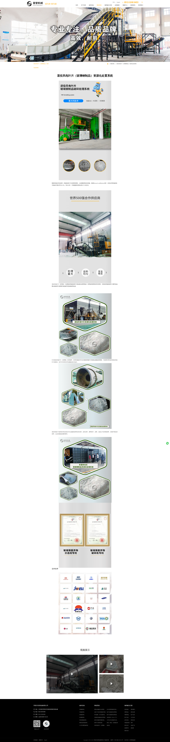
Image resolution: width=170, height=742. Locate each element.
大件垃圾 (133, 717)
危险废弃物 (127, 722)
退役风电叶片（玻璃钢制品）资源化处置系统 (126, 63)
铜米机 (108, 725)
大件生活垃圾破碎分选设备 (112, 720)
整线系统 (99, 5)
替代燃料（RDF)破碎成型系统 (100, 715)
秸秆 (132, 722)
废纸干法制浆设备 (98, 722)
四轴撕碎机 (81, 709)
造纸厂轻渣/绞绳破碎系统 (100, 712)
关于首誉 (83, 5)
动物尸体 (133, 725)
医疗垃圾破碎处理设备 (112, 714)
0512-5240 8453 (41, 711)
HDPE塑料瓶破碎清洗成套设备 (112, 710)
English (118, 2)
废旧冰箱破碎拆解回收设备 (99, 720)
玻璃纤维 (126, 728)
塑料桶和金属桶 (133, 710)
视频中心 (125, 5)
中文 (114, 2)
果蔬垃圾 (133, 720)
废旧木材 (126, 725)
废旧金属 (133, 712)
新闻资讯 (132, 5)
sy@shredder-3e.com (43, 716)
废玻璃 (132, 728)
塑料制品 (126, 712)
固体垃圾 (126, 730)
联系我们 (140, 5)
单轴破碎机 (81, 712)
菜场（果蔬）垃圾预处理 (112, 722)
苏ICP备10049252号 (118, 740)
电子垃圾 (133, 714)
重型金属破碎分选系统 (99, 709)
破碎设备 (91, 5)
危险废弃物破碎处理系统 (99, 717)
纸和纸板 (126, 709)
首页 (77, 5)
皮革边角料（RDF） (127, 720)
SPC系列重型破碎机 (83, 725)
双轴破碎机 (81, 714)
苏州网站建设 (132, 740)
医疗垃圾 (126, 717)
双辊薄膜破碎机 (82, 720)
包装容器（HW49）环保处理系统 (112, 718)
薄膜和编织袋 (127, 715)
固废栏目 (41, 740)
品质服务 (117, 5)
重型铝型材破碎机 (83, 722)
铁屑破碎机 (81, 717)
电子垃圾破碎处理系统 (112, 712)
